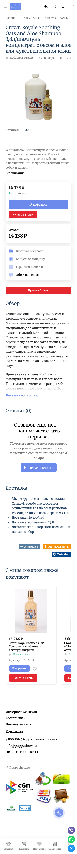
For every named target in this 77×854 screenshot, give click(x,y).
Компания (14, 718)
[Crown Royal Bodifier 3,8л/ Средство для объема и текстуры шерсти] (31, 611)
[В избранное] (35, 668)
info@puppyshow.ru (21, 746)
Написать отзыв (38, 467)
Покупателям (17, 724)
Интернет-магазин (21, 711)
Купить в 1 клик (23, 214)
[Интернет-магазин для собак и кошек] (15, 6)
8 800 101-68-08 (17, 739)
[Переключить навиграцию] (5, 6)
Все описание (15, 173)
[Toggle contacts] (45, 6)
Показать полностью (22, 395)
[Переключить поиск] (54, 6)
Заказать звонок (46, 739)
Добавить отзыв (21, 57)
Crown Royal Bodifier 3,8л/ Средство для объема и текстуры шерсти (26, 646)
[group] (38, 97)
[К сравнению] (42, 668)
